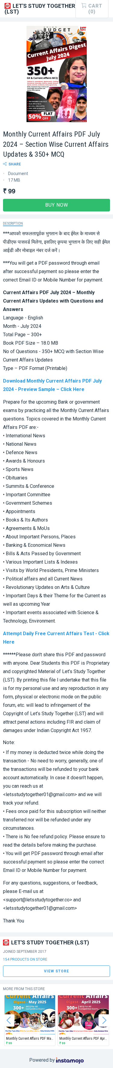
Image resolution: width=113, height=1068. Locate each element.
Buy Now (56, 205)
